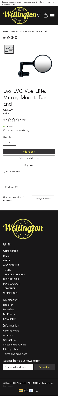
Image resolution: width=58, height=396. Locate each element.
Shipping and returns (14, 344)
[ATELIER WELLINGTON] (19, 15)
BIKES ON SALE (11, 279)
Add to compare (13, 171)
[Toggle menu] (52, 15)
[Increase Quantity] (13, 143)
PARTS (6, 260)
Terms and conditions (15, 353)
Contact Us (9, 339)
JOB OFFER (9, 288)
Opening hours (11, 330)
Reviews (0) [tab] (11, 187)
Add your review (43, 198)
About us (8, 335)
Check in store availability (17, 130)
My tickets (9, 314)
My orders (8, 309)
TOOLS (7, 269)
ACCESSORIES (11, 265)
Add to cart (29, 151)
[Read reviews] (13, 120)
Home (6, 31)
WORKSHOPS (10, 293)
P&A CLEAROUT (11, 283)
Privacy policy (10, 349)
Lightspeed (8, 385)
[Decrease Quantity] (6, 143)
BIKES (6, 255)
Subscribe (44, 367)
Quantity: (7, 137)
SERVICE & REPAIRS (14, 274)
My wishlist (9, 318)
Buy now (29, 165)
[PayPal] (21, 390)
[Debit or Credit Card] (26, 390)
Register (8, 304)
